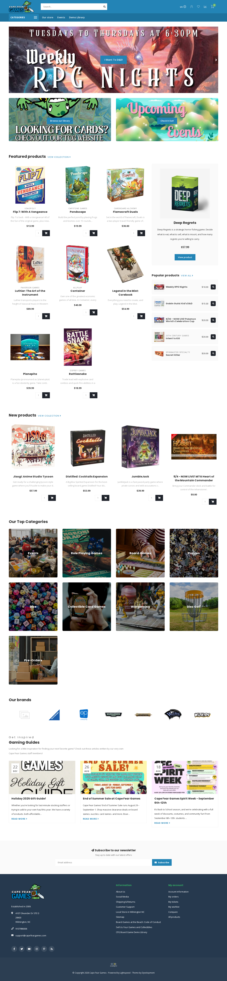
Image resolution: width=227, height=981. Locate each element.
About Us (120, 891)
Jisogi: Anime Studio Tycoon (33, 476)
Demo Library (77, 17)
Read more (18, 818)
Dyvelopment (148, 972)
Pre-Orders (14, 637)
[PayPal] (113, 964)
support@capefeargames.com (30, 935)
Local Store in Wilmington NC (130, 911)
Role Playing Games (72, 530)
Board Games (123, 530)
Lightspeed (125, 972)
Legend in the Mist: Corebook (125, 293)
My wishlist (173, 906)
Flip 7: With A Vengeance (30, 212)
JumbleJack (140, 476)
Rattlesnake (78, 374)
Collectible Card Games (74, 583)
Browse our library (60, 120)
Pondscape (78, 212)
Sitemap (120, 916)
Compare (173, 911)
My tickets (173, 901)
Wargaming (121, 583)
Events (61, 17)
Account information (178, 891)
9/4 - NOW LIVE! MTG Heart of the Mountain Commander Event (193, 480)
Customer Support (125, 906)
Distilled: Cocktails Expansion (87, 476)
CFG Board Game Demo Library (131, 932)
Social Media (122, 896)
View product (185, 257)
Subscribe (163, 862)
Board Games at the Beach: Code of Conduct (138, 922)
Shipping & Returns (125, 901)
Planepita (30, 374)
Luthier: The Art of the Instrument (30, 293)
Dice (11, 583)
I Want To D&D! (114, 59)
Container (77, 291)
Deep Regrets (185, 222)
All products (174, 916)
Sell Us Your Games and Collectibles (134, 927)
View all (186, 276)
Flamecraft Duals (125, 212)
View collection (58, 157)
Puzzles (174, 530)
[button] (11, 60)
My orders (173, 896)
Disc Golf (174, 583)
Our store (47, 17)
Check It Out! (167, 120)
